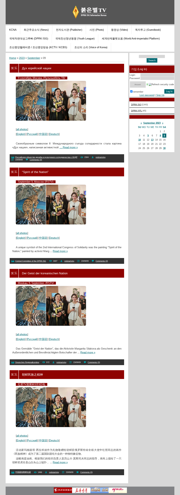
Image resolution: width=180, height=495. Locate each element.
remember (138, 91)
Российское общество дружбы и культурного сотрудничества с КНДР (46, 157)
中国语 (43, 134)
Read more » (70, 147)
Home (12, 58)
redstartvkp (100, 157)
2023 (22, 58)
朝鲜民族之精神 (32, 374)
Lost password (147, 95)
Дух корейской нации (36, 68)
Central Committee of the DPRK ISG (30, 261)
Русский (32, 134)
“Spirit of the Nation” (35, 172)
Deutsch (54, 134)
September (33, 58)
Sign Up (160, 95)
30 (164, 148)
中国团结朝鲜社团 (23, 472)
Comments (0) (36, 160)
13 (152, 139)
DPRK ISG (136, 104)
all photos (22, 129)
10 (139, 139)
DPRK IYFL (136, 111)
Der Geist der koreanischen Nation (45, 273)
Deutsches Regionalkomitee (27, 362)
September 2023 (152, 123)
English (21, 134)
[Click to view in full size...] (51, 119)
